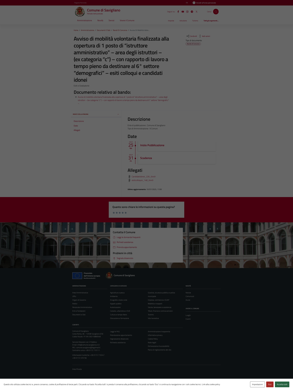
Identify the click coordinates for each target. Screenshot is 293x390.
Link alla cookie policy (211, 384)
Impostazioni (257, 384)
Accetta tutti (282, 384)
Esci (270, 384)
